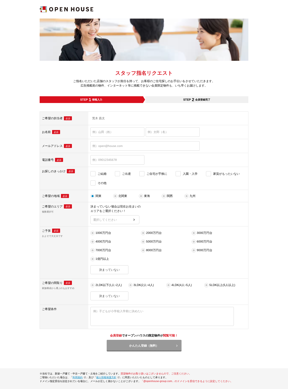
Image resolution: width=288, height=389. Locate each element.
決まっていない (109, 269)
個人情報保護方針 (106, 377)
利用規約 (78, 377)
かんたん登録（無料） (144, 345)
